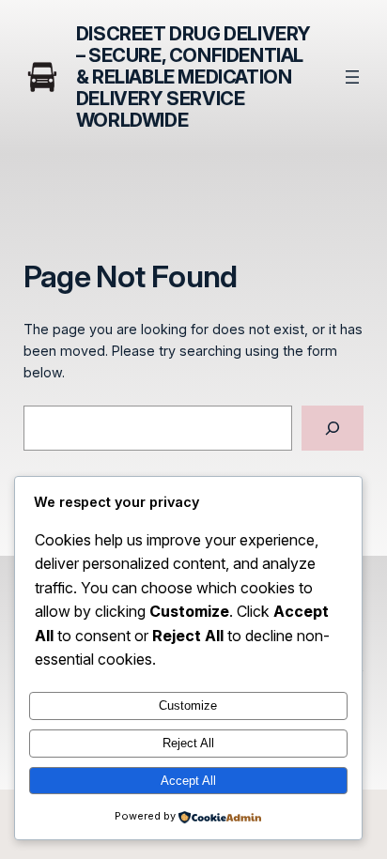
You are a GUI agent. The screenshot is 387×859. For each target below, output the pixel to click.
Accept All (188, 781)
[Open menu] (352, 77)
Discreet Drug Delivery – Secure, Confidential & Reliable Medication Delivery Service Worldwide (193, 77)
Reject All (188, 743)
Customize (188, 705)
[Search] (333, 428)
